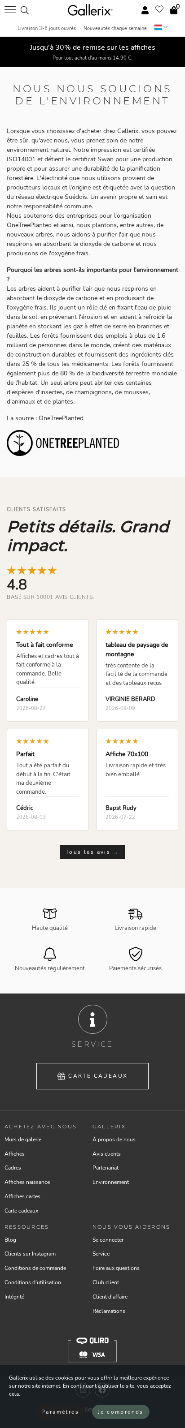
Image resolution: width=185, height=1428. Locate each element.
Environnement (110, 1182)
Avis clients (106, 1153)
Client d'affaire (110, 1296)
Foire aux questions (116, 1268)
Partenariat (105, 1167)
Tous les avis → (92, 852)
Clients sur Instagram (30, 1253)
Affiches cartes (22, 1196)
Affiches (14, 1153)
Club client (105, 1282)
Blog (10, 1239)
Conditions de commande (35, 1268)
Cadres (12, 1167)
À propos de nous (114, 1139)
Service (101, 1253)
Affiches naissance (27, 1182)
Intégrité (14, 1296)
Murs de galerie (22, 1139)
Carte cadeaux (98, 1076)
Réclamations (108, 1311)
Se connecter (107, 1239)
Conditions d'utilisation (32, 1282)
